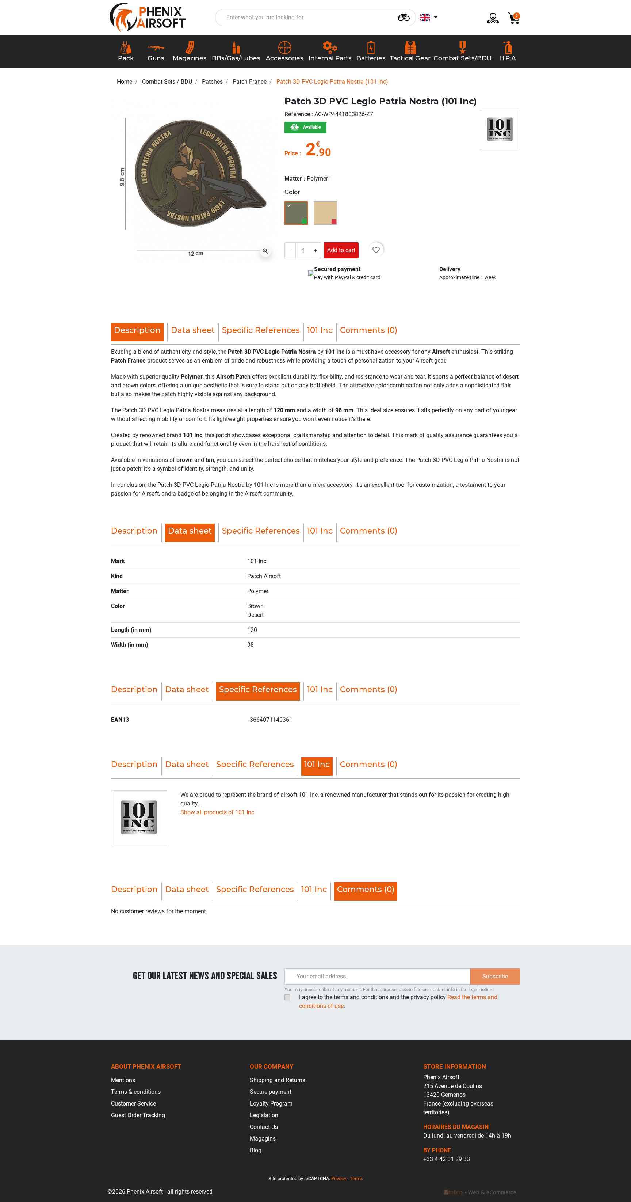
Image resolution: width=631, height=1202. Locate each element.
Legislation (264, 1115)
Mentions (123, 1080)
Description (134, 530)
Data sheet (193, 330)
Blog (255, 1150)
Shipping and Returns (277, 1080)
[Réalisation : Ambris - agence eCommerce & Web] (479, 1191)
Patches (212, 81)
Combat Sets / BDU (167, 81)
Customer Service (133, 1103)
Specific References (261, 330)
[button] (511, 18)
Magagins (263, 1138)
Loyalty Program (271, 1103)
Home (124, 81)
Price (291, 153)
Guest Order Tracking (138, 1115)
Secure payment (270, 1091)
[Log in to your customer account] (490, 18)
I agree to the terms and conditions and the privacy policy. (398, 1001)
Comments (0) (368, 330)
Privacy (338, 1178)
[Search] (404, 16)
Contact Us (264, 1126)
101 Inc (320, 330)
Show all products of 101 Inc (217, 812)
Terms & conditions (136, 1091)
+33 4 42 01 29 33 (446, 1159)
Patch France (250, 81)
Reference (297, 114)
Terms (356, 1178)
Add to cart (341, 250)
